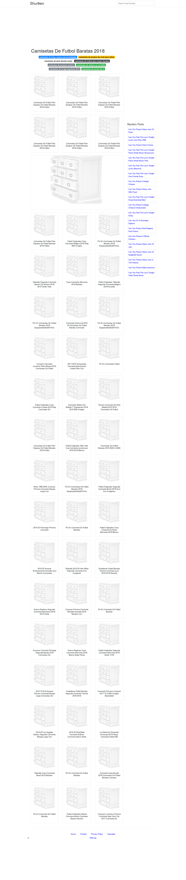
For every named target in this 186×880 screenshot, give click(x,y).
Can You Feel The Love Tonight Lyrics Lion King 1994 (141, 138)
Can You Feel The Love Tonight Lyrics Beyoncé (141, 167)
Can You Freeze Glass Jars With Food (139, 190)
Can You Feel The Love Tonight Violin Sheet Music (141, 274)
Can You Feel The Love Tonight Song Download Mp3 (141, 198)
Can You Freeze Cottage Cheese (138, 182)
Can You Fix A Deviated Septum (138, 222)
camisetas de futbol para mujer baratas (92, 61)
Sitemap (93, 837)
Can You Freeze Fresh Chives (140, 145)
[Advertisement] (76, 17)
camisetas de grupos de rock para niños (96, 57)
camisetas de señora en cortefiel (91, 65)
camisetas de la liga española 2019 (64, 69)
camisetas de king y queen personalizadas (57, 57)
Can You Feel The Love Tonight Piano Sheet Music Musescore (141, 151)
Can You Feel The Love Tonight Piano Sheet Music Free (141, 159)
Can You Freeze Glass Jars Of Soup (141, 130)
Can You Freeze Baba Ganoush (141, 267)
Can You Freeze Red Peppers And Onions (140, 229)
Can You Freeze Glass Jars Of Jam (141, 245)
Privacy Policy (97, 834)
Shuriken (37, 3)
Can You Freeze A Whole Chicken (138, 237)
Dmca (73, 834)
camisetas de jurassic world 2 (61, 65)
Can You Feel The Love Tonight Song (141, 214)
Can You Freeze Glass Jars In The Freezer (140, 261)
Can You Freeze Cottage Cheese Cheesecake (138, 206)
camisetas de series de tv (93, 69)
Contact (83, 834)
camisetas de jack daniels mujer (58, 61)
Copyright (111, 834)
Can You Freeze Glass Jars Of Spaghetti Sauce (141, 253)
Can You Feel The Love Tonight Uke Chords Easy (141, 175)
